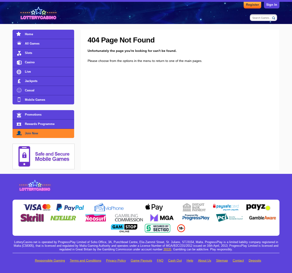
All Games (32, 43)
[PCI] (229, 215)
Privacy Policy (116, 260)
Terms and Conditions (85, 260)
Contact (238, 260)
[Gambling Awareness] (262, 215)
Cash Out (175, 260)
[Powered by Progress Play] (195, 215)
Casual (29, 90)
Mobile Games (35, 99)
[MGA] (162, 215)
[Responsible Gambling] (181, 226)
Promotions (33, 114)
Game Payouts (141, 260)
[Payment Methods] (37, 205)
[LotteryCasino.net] (39, 13)
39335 (167, 249)
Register (252, 4)
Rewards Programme (40, 124)
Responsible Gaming (50, 260)
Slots (28, 53)
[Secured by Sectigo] (157, 226)
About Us (204, 260)
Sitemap (222, 260)
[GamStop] (124, 226)
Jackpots (31, 81)
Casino (30, 62)
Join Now (31, 133)
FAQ (160, 260)
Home (29, 34)
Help (190, 260)
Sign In (271, 4)
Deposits (255, 260)
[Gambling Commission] (128, 215)
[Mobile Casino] (44, 146)
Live (28, 71)
